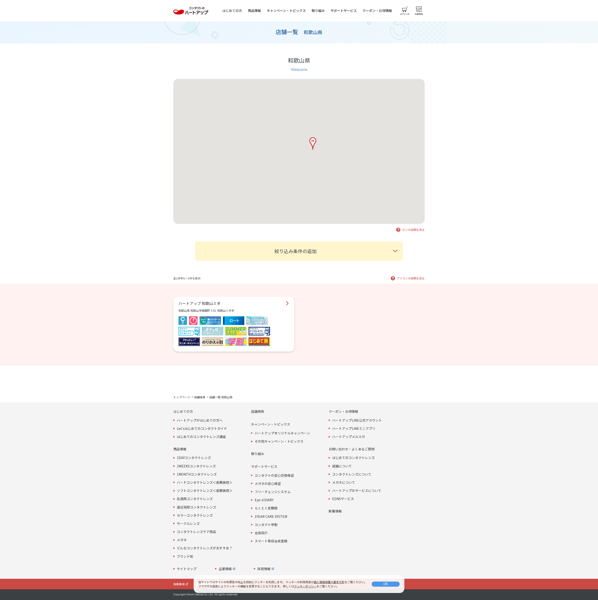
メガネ (182, 539)
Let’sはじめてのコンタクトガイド (202, 428)
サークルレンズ (188, 523)
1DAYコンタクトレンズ (194, 457)
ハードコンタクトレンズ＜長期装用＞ (204, 482)
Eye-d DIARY (264, 500)
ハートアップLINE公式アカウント (357, 420)
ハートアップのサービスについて (356, 490)
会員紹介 (261, 532)
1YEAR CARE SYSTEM (271, 516)
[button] (313, 143)
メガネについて (343, 482)
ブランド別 (185, 556)
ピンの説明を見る (413, 230)
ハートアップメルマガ (348, 436)
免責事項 (179, 584)
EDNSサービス (343, 498)
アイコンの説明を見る (411, 278)
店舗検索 (199, 397)
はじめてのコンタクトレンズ (353, 457)
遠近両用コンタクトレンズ (196, 507)
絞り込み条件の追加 (295, 251)
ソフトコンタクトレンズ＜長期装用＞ (204, 490)
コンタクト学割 (266, 524)
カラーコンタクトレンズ (195, 515)
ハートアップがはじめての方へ (200, 420)
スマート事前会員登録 (271, 541)
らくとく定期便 (266, 508)
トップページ (181, 397)
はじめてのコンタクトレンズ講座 (201, 436)
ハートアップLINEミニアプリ (353, 428)
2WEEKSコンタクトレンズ (196, 466)
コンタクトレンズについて (351, 474)
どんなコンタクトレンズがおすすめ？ (204, 548)
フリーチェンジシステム (273, 491)
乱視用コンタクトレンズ (195, 498)
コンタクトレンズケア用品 (196, 531)
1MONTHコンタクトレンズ (197, 474)
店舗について (342, 466)
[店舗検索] (419, 11)
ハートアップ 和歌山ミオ (199, 303)
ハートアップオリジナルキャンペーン (282, 433)
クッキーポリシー (305, 586)
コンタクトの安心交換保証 (274, 475)
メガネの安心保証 (268, 483)
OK (385, 584)
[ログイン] (404, 11)
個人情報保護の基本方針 (329, 582)
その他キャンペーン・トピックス (279, 441)
